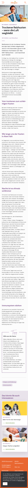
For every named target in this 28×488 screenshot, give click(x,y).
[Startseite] (14, 2)
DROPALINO (5, 471)
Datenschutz (21, 480)
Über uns (17, 467)
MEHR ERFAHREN (10, 423)
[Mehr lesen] (14, 413)
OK (5, 483)
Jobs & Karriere (19, 471)
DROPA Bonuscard (7, 461)
